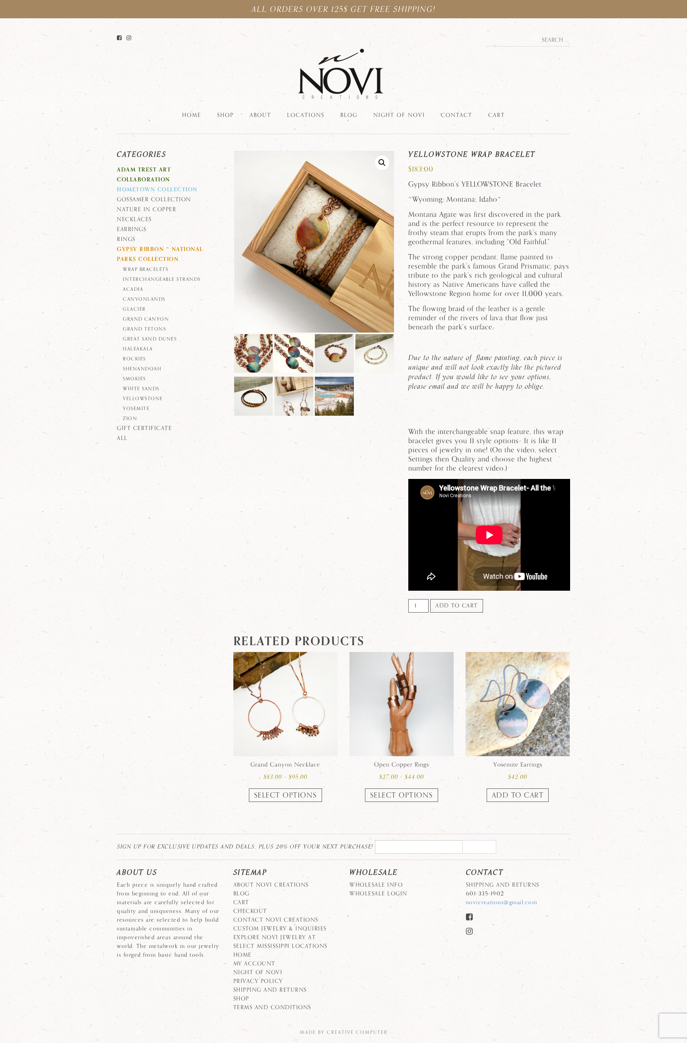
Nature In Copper (146, 209)
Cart (496, 115)
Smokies (134, 379)
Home (191, 115)
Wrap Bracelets (145, 269)
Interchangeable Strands (162, 279)
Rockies (134, 359)
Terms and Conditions (272, 1007)
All (122, 438)
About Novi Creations (271, 884)
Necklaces (134, 219)
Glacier (134, 309)
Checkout (250, 911)
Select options (285, 795)
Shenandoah (142, 369)
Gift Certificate (144, 428)
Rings (126, 239)
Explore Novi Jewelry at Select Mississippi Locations (280, 942)
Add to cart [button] (518, 795)
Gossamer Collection (154, 199)
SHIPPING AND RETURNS (270, 989)
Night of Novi (399, 115)
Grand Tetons (144, 329)
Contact (456, 115)
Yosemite (136, 409)
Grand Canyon (146, 319)
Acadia (133, 289)
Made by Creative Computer (344, 1032)
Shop (225, 115)
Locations (305, 115)
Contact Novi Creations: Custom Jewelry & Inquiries (280, 924)
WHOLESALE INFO (376, 884)
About (260, 115)
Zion (130, 418)
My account (254, 963)
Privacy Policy (258, 981)
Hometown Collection (157, 189)
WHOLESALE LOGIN (378, 893)
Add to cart (456, 605)
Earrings (131, 229)
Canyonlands (144, 299)
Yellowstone (143, 399)
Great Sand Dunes (150, 339)
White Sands (141, 389)
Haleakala (138, 349)
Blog (348, 115)
